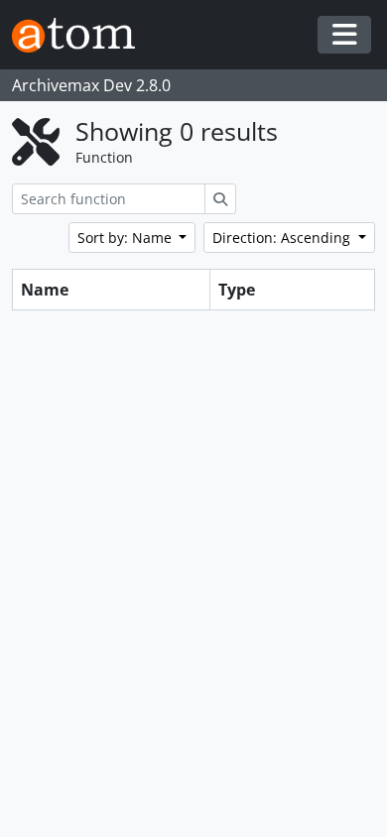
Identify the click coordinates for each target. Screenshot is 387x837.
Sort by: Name (126, 237)
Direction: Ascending (283, 237)
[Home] (81, 35)
